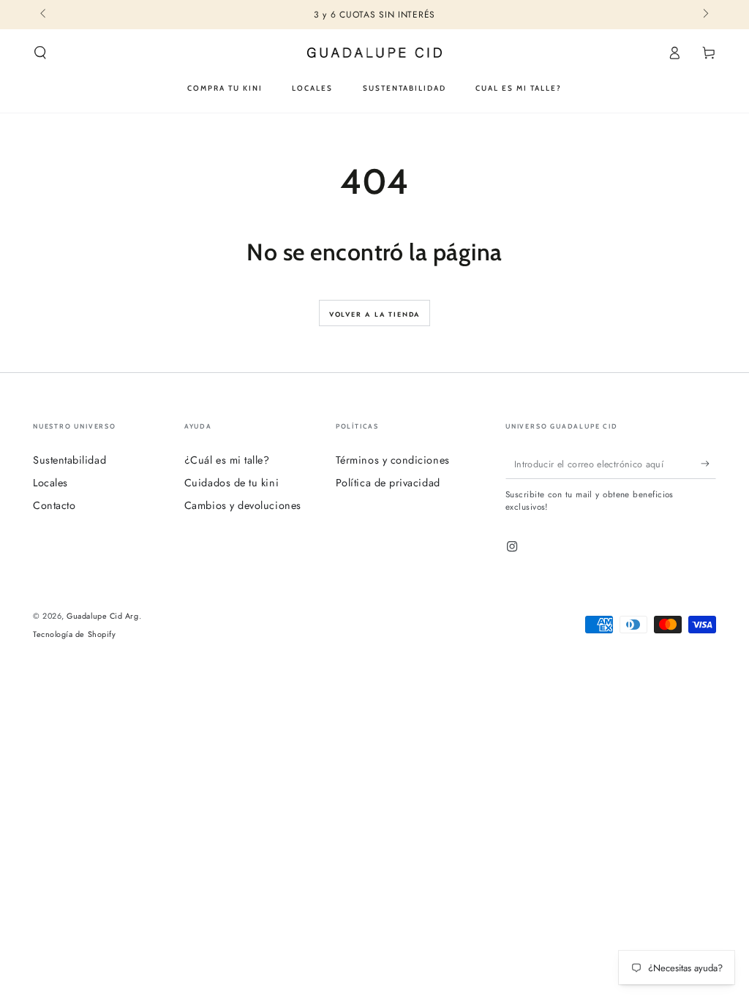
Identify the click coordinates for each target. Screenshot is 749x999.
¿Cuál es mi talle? (227, 460)
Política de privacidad (388, 482)
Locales (50, 482)
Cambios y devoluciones (242, 505)
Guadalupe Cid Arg (102, 616)
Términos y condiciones (393, 460)
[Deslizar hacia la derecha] (704, 14)
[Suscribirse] (708, 463)
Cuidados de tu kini (231, 482)
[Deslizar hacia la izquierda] (44, 14)
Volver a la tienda (374, 314)
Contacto (54, 505)
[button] (40, 52)
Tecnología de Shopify (74, 634)
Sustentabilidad (69, 460)
